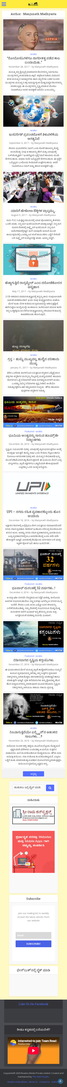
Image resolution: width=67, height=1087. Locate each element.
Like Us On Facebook (33, 1004)
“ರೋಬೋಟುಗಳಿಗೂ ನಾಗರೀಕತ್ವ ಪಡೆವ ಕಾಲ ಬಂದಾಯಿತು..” (33, 60)
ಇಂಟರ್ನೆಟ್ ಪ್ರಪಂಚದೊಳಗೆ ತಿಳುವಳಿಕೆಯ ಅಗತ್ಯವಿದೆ (33, 136)
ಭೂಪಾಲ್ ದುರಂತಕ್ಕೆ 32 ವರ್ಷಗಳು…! (33, 588)
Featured (29, 431)
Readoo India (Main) (17, 1081)
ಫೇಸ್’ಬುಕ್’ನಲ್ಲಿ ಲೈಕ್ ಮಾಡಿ (33, 970)
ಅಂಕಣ (33, 54)
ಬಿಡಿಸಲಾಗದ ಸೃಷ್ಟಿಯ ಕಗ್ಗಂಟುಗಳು (33, 660)
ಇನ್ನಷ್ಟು (33, 773)
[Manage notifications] (60, 1081)
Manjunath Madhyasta (46, 66)
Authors (55, 1081)
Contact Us (44, 1081)
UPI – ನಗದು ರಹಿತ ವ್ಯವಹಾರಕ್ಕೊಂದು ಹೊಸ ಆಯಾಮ (33, 513)
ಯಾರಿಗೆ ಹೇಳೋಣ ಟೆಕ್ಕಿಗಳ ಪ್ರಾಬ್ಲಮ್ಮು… (33, 210)
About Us (33, 1081)
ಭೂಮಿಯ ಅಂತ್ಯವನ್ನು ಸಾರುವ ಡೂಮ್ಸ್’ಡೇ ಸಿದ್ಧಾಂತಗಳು (33, 437)
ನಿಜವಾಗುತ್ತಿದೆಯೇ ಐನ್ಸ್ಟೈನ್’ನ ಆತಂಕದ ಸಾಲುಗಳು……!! (33, 734)
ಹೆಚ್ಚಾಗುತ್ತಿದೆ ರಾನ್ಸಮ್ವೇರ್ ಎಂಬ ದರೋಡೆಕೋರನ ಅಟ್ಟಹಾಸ (33, 285)
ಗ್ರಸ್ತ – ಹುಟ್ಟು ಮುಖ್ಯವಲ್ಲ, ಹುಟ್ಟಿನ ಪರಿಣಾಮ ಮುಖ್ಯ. (33, 361)
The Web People (40, 1076)
